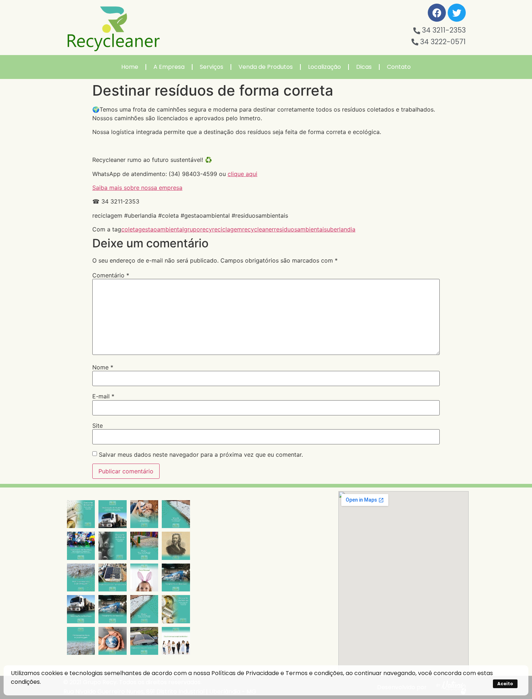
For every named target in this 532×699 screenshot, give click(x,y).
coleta (129, 229)
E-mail (103, 396)
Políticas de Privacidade (245, 673)
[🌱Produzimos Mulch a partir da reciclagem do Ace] (176, 514)
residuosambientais (300, 229)
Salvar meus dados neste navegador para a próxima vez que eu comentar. (201, 454)
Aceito (505, 684)
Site (97, 425)
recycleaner (258, 229)
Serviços (211, 67)
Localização (324, 67)
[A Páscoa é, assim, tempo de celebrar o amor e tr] (144, 577)
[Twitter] (457, 13)
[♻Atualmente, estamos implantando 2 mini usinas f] (112, 577)
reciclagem (227, 229)
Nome (102, 367)
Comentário (110, 275)
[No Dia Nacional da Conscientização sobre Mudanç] (112, 641)
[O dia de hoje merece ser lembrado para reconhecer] (176, 641)
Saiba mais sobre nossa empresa (137, 187)
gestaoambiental (161, 229)
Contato (399, 67)
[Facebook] (437, 13)
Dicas (364, 67)
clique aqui (242, 173)
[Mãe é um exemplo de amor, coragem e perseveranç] (144, 514)
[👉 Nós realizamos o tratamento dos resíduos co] (81, 546)
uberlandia (341, 229)
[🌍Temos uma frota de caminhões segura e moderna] (112, 514)
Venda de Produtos (265, 67)
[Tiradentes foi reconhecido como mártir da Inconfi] (176, 546)
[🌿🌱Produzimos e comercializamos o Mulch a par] (81, 577)
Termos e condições (314, 673)
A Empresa (169, 67)
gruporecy (198, 229)
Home (129, 67)
